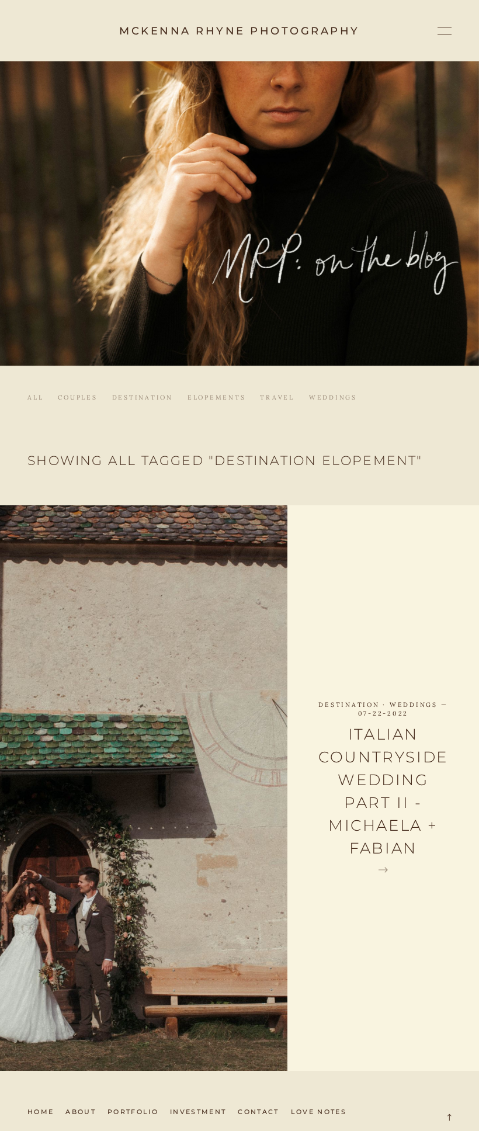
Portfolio (132, 1112)
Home (40, 1112)
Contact (258, 1112)
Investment (198, 1112)
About (80, 1112)
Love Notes (318, 1112)
